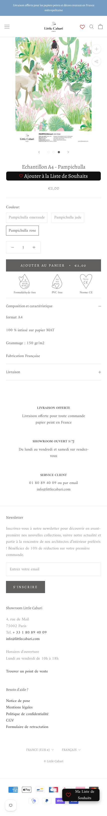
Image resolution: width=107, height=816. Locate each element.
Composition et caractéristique (29, 305)
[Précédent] (39, 152)
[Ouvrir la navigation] (6, 27)
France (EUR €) (38, 750)
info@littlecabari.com (23, 638)
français (69, 750)
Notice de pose (18, 700)
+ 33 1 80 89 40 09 (30, 632)
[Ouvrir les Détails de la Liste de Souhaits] (82, 27)
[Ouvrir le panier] (100, 26)
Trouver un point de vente (27, 671)
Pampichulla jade (67, 217)
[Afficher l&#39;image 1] (48, 152)
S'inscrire (25, 587)
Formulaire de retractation (27, 727)
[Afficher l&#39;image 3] (59, 152)
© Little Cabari (53, 761)
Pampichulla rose (22, 230)
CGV (10, 720)
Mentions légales (19, 707)
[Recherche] (91, 26)
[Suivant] (68, 152)
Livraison (13, 371)
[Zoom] (96, 49)
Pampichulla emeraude (27, 217)
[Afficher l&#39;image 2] (54, 152)
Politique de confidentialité (27, 714)
